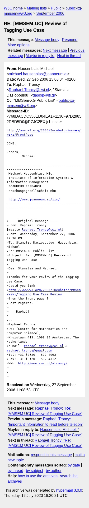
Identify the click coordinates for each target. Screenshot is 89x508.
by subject (34, 471)
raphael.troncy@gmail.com (29, 350)
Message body (47, 40)
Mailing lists (37, 8)
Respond (69, 40)
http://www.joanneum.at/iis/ (34, 199)
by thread (15, 471)
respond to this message (51, 455)
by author (53, 471)
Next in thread (69, 56)
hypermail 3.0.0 (69, 490)
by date (74, 465)
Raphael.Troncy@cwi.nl (29, 90)
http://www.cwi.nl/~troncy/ (42, 363)
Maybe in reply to (40, 56)
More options (18, 45)
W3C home (13, 8)
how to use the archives (37, 476)
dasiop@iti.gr (44, 95)
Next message (55, 50)
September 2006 (50, 13)
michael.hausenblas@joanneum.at (38, 74)
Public (56, 8)
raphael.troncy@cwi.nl (44, 346)
